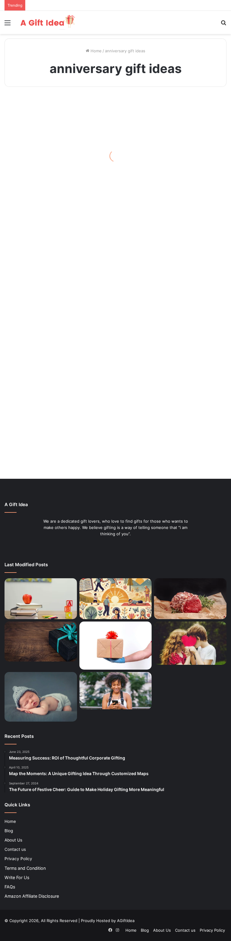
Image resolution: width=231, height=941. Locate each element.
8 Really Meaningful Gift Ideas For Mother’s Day (37, 347)
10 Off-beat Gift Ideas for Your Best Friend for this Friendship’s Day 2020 (189, 153)
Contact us (15, 849)
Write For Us (17, 877)
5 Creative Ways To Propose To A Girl (112, 301)
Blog (9, 830)
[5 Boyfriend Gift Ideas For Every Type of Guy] (190, 643)
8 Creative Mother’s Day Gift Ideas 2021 (115, 211)
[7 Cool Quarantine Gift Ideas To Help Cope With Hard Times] (115, 646)
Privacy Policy (18, 858)
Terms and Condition (25, 868)
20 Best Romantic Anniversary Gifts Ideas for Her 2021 (38, 436)
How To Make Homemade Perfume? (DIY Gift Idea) (190, 347)
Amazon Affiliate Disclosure (32, 896)
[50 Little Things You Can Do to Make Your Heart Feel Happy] (115, 598)
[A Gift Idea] (46, 22)
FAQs (10, 886)
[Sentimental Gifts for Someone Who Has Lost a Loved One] (41, 641)
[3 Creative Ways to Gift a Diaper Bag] (41, 697)
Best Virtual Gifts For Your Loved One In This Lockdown (38, 157)
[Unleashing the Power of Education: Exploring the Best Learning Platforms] (41, 598)
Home (95, 50)
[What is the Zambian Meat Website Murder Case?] (190, 598)
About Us (13, 840)
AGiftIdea (125, 920)
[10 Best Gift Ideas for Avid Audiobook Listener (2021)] (115, 690)
